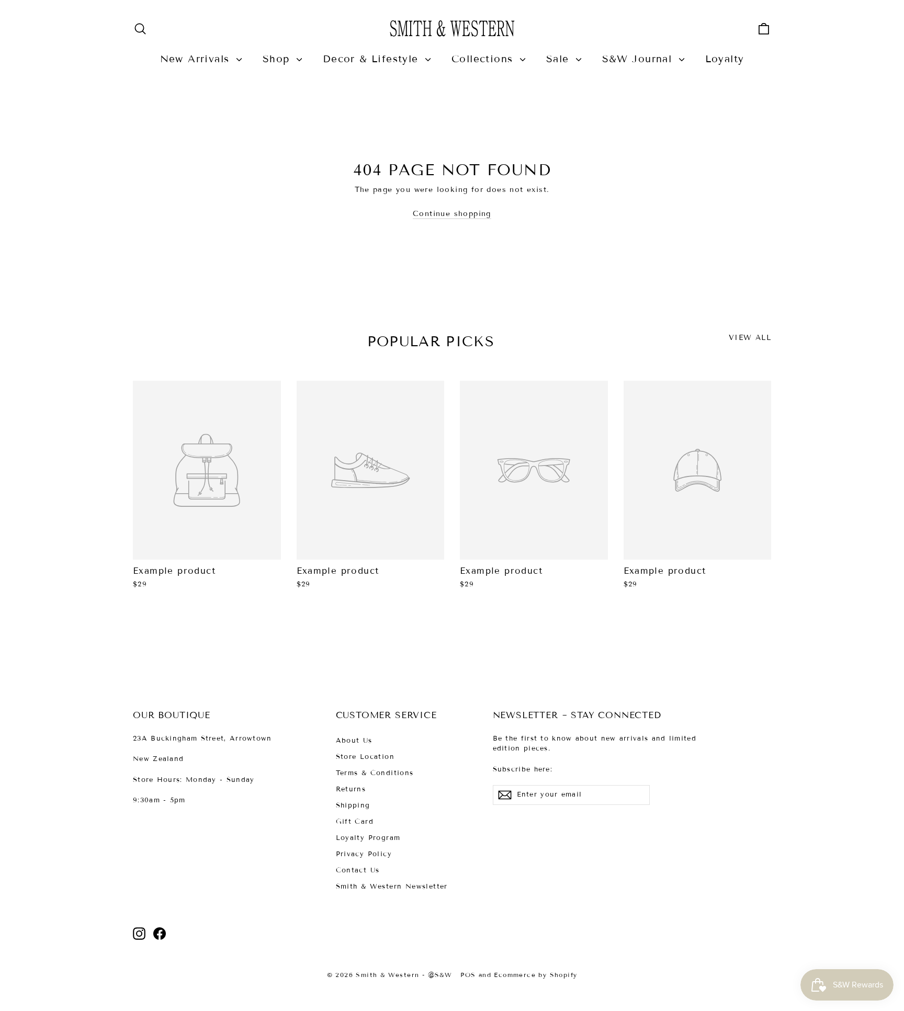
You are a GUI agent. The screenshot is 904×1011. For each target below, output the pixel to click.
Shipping (353, 805)
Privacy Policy (364, 854)
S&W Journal (639, 59)
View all (750, 337)
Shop (278, 59)
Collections (484, 59)
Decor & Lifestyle (373, 59)
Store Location (365, 757)
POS (468, 975)
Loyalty (724, 59)
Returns (351, 789)
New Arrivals (197, 59)
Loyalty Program (368, 838)
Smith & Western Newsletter (392, 886)
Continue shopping (452, 213)
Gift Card (355, 821)
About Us (354, 740)
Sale (559, 59)
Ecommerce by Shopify (535, 975)
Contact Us (358, 870)
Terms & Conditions (375, 773)
